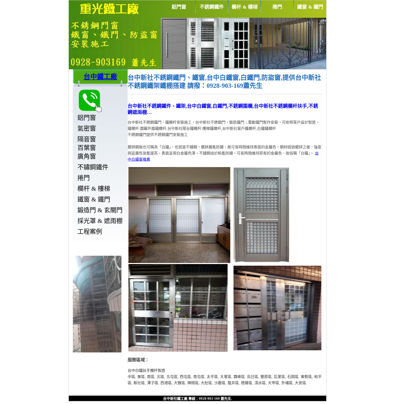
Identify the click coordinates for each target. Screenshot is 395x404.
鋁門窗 (179, 7)
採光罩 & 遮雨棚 (100, 221)
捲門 (277, 7)
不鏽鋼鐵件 (92, 167)
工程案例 (89, 231)
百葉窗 (86, 148)
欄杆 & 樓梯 (245, 7)
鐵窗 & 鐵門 (310, 7)
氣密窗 (86, 128)
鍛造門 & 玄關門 (100, 210)
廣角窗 (86, 156)
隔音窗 (86, 139)
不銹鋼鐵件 (212, 7)
